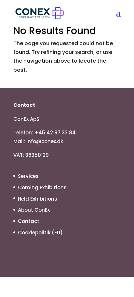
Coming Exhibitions (42, 187)
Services (28, 176)
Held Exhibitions (37, 198)
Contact (28, 221)
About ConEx (34, 209)
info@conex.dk (44, 141)
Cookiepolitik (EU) (40, 232)
